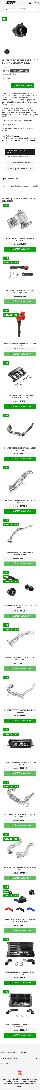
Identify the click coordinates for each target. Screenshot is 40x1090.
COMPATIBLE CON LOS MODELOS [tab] (16, 151)
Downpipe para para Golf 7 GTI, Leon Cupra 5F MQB (20, 816)
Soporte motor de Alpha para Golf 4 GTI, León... (20, 239)
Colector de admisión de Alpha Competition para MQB (20, 396)
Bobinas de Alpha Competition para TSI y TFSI (20, 344)
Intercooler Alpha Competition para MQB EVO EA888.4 (20, 1025)
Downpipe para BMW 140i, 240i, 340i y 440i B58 (20, 501)
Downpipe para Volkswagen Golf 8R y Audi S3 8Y (20, 711)
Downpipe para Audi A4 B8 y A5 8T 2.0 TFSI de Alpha (20, 658)
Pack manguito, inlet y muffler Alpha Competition (20, 606)
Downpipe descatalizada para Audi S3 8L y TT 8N (20, 449)
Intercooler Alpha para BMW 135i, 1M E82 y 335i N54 (20, 763)
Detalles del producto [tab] (18, 156)
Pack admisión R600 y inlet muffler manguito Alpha (20, 921)
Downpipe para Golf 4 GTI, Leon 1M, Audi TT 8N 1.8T (20, 554)
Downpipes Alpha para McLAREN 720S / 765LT (20, 868)
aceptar (19, 1086)
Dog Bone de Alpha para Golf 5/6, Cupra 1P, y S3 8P (20, 292)
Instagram (20, 1073)
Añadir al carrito (22, 85)
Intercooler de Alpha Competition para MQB (20, 973)
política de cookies (29, 1083)
